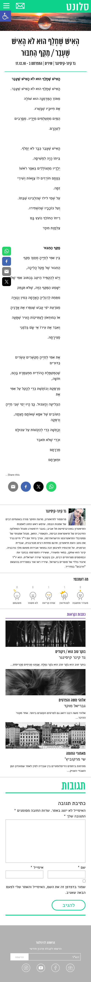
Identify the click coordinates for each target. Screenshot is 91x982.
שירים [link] (48, 64)
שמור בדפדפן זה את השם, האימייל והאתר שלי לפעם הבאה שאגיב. (45, 889)
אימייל (36, 867)
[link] (5, 16)
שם (81, 867)
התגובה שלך (74, 816)
